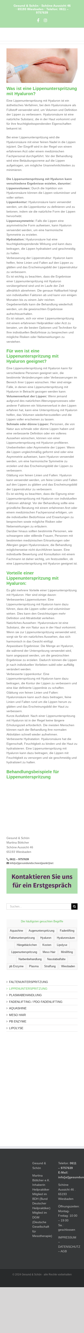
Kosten (46, 945)
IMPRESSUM (67, 1237)
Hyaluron (45, 937)
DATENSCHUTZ (69, 1246)
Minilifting (67, 952)
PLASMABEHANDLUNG (25, 995)
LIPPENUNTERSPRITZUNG (28, 988)
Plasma (34, 966)
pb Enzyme (16, 966)
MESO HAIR (17, 1015)
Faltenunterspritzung (22, 937)
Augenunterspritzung (41, 930)
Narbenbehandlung (30, 959)
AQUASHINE (17, 1008)
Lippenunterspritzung (24, 952)
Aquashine (16, 930)
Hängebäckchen (27, 945)
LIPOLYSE (16, 1028)
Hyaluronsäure (66, 937)
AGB (64, 1251)
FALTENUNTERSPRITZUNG (28, 982)
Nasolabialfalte (56, 959)
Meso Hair (49, 952)
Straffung (50, 966)
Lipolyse (62, 945)
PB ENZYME (17, 1021)
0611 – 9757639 (19, 859)
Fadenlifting (67, 930)
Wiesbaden (68, 966)
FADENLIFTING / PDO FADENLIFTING (35, 1001)
